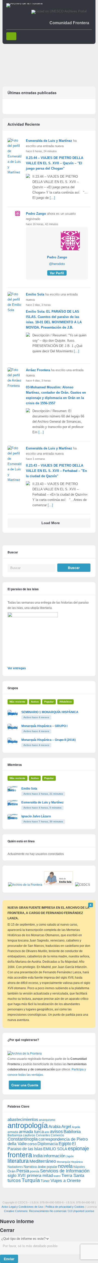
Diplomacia (47, 1143)
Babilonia (72, 1131)
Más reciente (17, 701)
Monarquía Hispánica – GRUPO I (44, 726)
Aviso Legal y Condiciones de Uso (22, 1206)
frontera (20, 1155)
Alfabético (65, 701)
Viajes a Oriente (66, 1180)
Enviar (9, 1258)
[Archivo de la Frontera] (24, 3)
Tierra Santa (72, 1175)
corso (32, 1144)
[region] (49, 63)
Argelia (76, 1126)
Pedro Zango (36, 214)
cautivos (29, 1135)
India (38, 1155)
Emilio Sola (35, 294)
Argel (66, 1126)
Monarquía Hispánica (70, 1161)
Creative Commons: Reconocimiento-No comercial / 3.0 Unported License (49, 1211)
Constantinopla (23, 1139)
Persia (22, 1170)
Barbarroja (15, 1135)
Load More (50, 523)
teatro (57, 1175)
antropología (28, 1125)
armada (13, 1132)
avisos (56, 1131)
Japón (70, 1156)
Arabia (54, 1126)
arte (46, 1132)
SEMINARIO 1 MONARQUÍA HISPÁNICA (49, 712)
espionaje (78, 1148)
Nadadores (15, 1167)
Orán (12, 1171)
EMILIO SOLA (55, 1149)
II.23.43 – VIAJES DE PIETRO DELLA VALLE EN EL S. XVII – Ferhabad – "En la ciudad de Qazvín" (56, 471)
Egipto (65, 1143)
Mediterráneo (42, 1161)
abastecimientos (23, 1119)
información (54, 1155)
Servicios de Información (64, 1170)
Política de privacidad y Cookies (64, 1206)
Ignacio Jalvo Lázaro (36, 816)
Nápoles (79, 1167)
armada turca (31, 1131)
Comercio (57, 1135)
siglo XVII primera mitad (30, 1175)
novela (65, 1166)
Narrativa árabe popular (40, 1167)
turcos (14, 1180)
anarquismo (47, 1119)
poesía (34, 1171)
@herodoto (57, 264)
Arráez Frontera (38, 370)
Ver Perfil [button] (57, 273)
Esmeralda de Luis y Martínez (49, 141)
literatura (18, 1161)
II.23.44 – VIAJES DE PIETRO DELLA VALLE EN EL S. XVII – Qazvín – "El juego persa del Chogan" (54, 163)
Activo (35, 701)
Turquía (31, 1180)
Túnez (45, 1181)
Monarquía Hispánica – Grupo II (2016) (48, 740)
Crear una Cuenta (24, 1085)
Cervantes (43, 1135)
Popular (49, 701)
